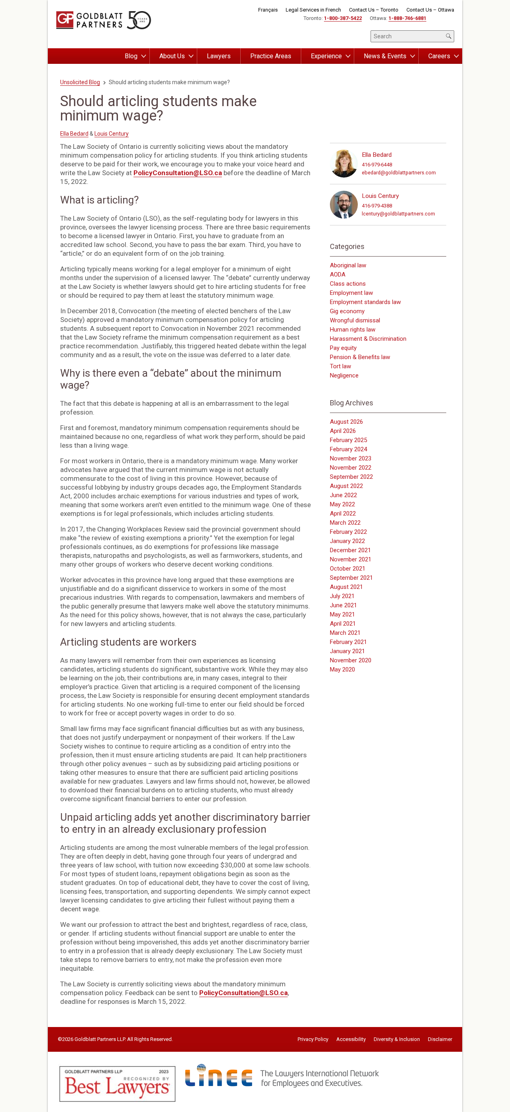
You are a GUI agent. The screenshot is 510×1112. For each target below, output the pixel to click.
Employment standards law (365, 302)
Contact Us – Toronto (373, 10)
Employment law (351, 292)
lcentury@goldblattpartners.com (398, 214)
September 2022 (351, 476)
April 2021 (343, 623)
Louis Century (111, 133)
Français (268, 10)
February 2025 (348, 440)
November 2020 (350, 660)
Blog (131, 56)
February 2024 (348, 449)
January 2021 (347, 651)
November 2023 (350, 458)
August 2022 (346, 486)
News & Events (385, 56)
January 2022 (347, 541)
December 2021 (350, 550)
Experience (326, 56)
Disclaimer (440, 1039)
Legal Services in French (313, 10)
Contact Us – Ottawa (430, 10)
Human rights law (352, 329)
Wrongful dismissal (355, 320)
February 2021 (348, 642)
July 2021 (342, 596)
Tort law (340, 366)
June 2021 (343, 605)
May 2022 (342, 504)
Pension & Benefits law (360, 357)
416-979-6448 (377, 165)
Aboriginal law (348, 265)
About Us (172, 56)
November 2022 (350, 467)
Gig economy (347, 311)
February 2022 (348, 531)
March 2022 (345, 522)
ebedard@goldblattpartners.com (399, 173)
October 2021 (347, 568)
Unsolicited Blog (80, 82)
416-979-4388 (377, 206)
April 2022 (343, 513)
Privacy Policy (313, 1039)
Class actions (348, 283)
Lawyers (219, 56)
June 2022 (343, 495)
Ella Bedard (74, 133)
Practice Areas (270, 56)
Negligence (344, 375)
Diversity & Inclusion (397, 1039)
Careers (439, 56)
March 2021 (345, 632)
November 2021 (350, 559)
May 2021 (342, 614)
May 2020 (342, 669)
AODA (337, 274)
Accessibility (351, 1039)
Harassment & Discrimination (368, 338)
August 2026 (346, 421)
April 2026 (343, 431)
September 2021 (351, 577)
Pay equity (343, 348)
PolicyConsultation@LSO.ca (177, 173)
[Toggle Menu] (143, 56)
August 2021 (346, 587)
